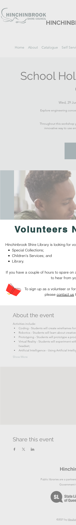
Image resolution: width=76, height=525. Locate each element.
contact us (65, 294)
